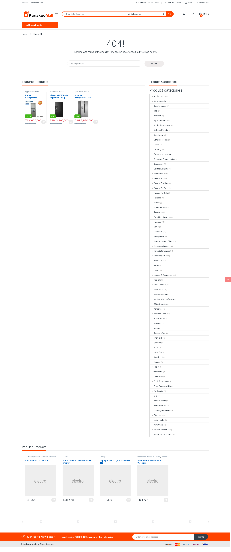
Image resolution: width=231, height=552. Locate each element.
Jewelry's (158, 260)
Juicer (156, 265)
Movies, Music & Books (164, 299)
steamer (157, 362)
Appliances (29, 92)
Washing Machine (161, 410)
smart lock (158, 338)
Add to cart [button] (43, 122)
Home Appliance (32, 92)
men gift (157, 280)
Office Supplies (160, 304)
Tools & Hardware (161, 381)
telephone (158, 371)
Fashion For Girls (161, 193)
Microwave (158, 289)
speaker (157, 343)
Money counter (160, 294)
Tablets (65, 457)
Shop (190, 2)
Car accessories (161, 140)
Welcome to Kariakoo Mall (32, 2)
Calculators (158, 135)
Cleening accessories (163, 154)
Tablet (156, 367)
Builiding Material (161, 130)
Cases (156, 144)
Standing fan (159, 357)
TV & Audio (158, 391)
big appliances (160, 120)
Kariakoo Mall (29, 544)
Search (154, 64)
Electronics (158, 173)
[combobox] (94, 14)
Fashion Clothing (161, 183)
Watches (157, 415)
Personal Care (160, 314)
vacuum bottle (160, 400)
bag (155, 111)
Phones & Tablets (41, 457)
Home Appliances (57, 92)
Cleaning (157, 149)
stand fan (158, 352)
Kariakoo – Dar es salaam (148, 2)
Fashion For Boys (161, 188)
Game (156, 227)
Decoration (158, 164)
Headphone (159, 236)
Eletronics (158, 178)
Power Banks (159, 318)
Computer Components (164, 159)
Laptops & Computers (163, 275)
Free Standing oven (162, 217)
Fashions (157, 198)
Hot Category (159, 256)
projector (158, 323)
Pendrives (158, 309)
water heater (159, 420)
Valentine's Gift (160, 405)
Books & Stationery (162, 125)
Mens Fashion (159, 285)
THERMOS (158, 376)
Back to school (160, 106)
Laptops (103, 457)
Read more (95, 122)
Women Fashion (160, 429)
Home (24, 34)
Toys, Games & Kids (162, 386)
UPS (155, 396)
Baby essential (160, 101)
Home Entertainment (162, 251)
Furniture (157, 222)
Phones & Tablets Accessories (40, 457)
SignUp (201, 537)
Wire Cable (158, 425)
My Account (204, 2)
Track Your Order (174, 2)
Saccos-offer (159, 333)
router (156, 328)
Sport (156, 347)
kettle (156, 270)
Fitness (157, 202)
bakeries (157, 115)
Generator (158, 231)
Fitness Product (160, 207)
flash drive (158, 212)
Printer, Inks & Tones (162, 434)
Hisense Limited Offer (163, 241)
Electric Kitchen (160, 169)
